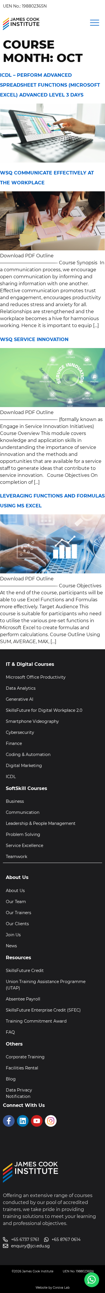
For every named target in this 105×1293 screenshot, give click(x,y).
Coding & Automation (28, 754)
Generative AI (19, 699)
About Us (15, 890)
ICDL (11, 776)
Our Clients (17, 923)
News (11, 945)
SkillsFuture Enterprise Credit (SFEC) (43, 1010)
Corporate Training (25, 1057)
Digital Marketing (24, 765)
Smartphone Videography (32, 721)
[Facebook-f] (9, 1121)
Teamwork (16, 856)
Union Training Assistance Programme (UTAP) (45, 985)
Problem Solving (23, 834)
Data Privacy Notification (19, 1093)
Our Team (16, 901)
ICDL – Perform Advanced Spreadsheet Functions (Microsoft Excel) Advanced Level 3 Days (50, 85)
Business (15, 801)
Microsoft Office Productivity (36, 677)
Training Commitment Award (36, 1021)
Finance (14, 743)
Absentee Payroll (23, 999)
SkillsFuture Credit (25, 970)
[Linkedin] (23, 1121)
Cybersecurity (20, 732)
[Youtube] (37, 1121)
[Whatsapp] (91, 1279)
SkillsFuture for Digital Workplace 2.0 (44, 710)
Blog (11, 1079)
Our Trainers (18, 912)
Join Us (13, 934)
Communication (22, 812)
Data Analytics (21, 688)
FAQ (10, 1032)
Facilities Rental (22, 1068)
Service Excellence (24, 845)
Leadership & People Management (41, 823)
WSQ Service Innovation (34, 339)
